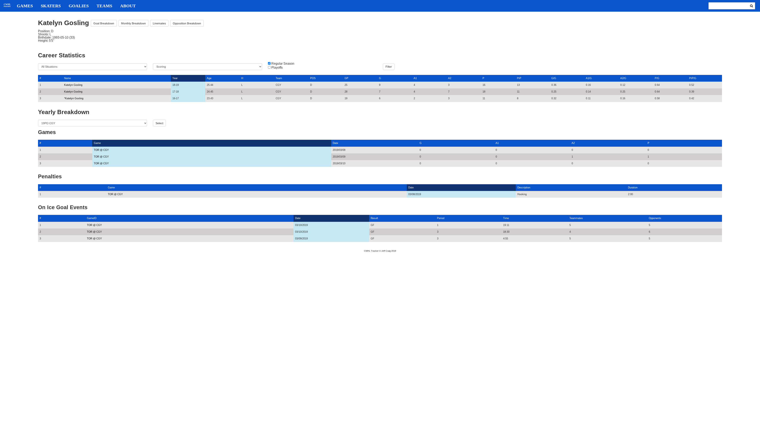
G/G (553, 78)
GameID (91, 218)
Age (209, 78)
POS (313, 78)
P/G (657, 78)
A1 (415, 78)
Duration (632, 187)
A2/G (623, 78)
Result (374, 218)
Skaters (51, 6)
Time (506, 218)
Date (335, 143)
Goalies (79, 6)
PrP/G (692, 78)
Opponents (655, 218)
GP (346, 78)
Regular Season (282, 63)
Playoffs (277, 67)
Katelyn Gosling (73, 84)
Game (97, 143)
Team (279, 78)
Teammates (576, 218)
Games (25, 6)
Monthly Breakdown (133, 23)
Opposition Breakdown (187, 23)
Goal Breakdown (103, 23)
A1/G (589, 78)
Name (67, 78)
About (128, 6)
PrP (519, 78)
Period (440, 218)
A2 (449, 78)
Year (175, 78)
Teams (104, 6)
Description (523, 187)
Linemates (159, 23)
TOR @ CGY (101, 149)
